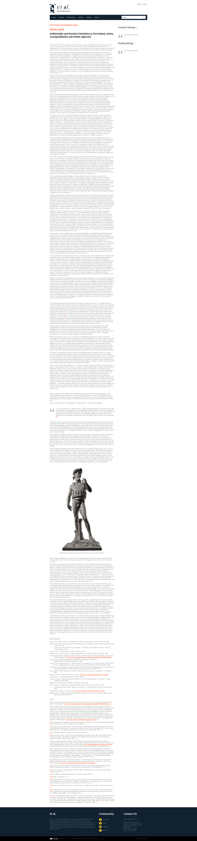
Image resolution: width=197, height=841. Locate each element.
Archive (80, 17)
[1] (51, 702)
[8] (51, 749)
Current (61, 17)
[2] (51, 706)
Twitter (104, 823)
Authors (89, 17)
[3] (51, 722)
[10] (51, 765)
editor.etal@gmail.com (130, 819)
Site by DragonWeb (141, 838)
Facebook (105, 819)
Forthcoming (71, 17)
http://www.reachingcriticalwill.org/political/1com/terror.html (77, 763)
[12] (51, 774)
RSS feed (105, 830)
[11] (51, 770)
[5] (51, 732)
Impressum (95, 838)
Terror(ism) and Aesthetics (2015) (64, 25)
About (97, 17)
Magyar (139, 4)
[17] (51, 795)
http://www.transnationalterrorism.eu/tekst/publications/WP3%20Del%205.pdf (89, 657)
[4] (51, 726)
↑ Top (101, 838)
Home (54, 17)
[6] (51, 735)
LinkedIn (105, 826)
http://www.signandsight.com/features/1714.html (94, 674)
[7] (51, 741)
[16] (51, 790)
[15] (51, 785)
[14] (51, 779)
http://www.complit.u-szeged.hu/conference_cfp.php (90, 691)
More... (59, 829)
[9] (51, 759)
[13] (51, 777)
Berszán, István (57, 29)
